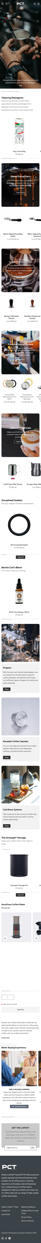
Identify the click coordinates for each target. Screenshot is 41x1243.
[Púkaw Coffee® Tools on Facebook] (10, 1238)
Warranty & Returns (28, 1207)
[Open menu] (2, 4)
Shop (7, 689)
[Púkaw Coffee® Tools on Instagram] (2, 1238)
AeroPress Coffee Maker (13, 904)
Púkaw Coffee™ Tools (9, 1207)
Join (32, 1148)
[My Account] (34, 3)
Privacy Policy (26, 1217)
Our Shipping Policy (19, 1106)
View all (21, 557)
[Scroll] (20, 85)
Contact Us (5, 1211)
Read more (5, 1038)
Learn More (20, 193)
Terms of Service (27, 1221)
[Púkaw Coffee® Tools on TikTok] (6, 1238)
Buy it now (20, 1016)
